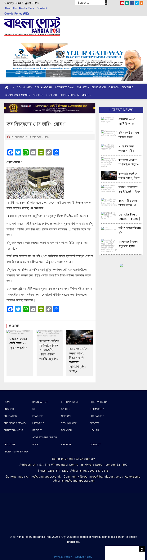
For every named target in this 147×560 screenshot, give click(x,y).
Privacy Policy (63, 556)
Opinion (114, 87)
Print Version (69, 95)
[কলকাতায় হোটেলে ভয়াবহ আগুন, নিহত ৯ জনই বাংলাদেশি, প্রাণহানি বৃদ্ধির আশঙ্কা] (79, 337)
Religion (66, 430)
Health (94, 430)
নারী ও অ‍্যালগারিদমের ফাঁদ (129, 229)
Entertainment (13, 430)
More (86, 95)
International (64, 87)
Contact (42, 8)
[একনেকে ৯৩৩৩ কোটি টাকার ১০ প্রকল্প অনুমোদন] (20, 332)
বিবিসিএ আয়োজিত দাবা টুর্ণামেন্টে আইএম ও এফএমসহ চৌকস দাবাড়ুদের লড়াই (129, 189)
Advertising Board (16, 451)
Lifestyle (38, 423)
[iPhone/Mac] (122, 2)
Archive (66, 444)
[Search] (106, 2)
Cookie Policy (84, 556)
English (51, 95)
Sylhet (82, 87)
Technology (69, 423)
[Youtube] (127, 2)
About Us (10, 8)
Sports (38, 95)
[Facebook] (132, 2)
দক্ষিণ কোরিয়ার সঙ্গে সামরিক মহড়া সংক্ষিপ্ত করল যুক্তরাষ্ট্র (128, 134)
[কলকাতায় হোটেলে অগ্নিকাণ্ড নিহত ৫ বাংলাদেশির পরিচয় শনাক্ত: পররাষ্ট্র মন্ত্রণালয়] (50, 333)
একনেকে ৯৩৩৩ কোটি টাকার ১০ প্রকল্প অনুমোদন (18, 342)
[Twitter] (137, 2)
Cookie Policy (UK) (16, 13)
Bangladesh (43, 87)
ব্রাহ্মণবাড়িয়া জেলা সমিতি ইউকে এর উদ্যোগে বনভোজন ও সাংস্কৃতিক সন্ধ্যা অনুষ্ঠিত (129, 202)
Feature (127, 87)
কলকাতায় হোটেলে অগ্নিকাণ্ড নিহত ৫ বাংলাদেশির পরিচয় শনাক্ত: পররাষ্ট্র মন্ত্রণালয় (49, 350)
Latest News (121, 109)
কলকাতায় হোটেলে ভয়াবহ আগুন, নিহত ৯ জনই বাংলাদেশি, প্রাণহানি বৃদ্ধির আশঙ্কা (78, 359)
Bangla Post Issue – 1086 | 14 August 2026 (129, 216)
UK (12, 87)
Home (7, 401)
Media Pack (26, 8)
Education (98, 87)
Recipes (37, 430)
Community (24, 87)
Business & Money (17, 95)
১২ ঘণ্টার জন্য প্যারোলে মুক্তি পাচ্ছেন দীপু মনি (126, 148)
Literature (97, 416)
